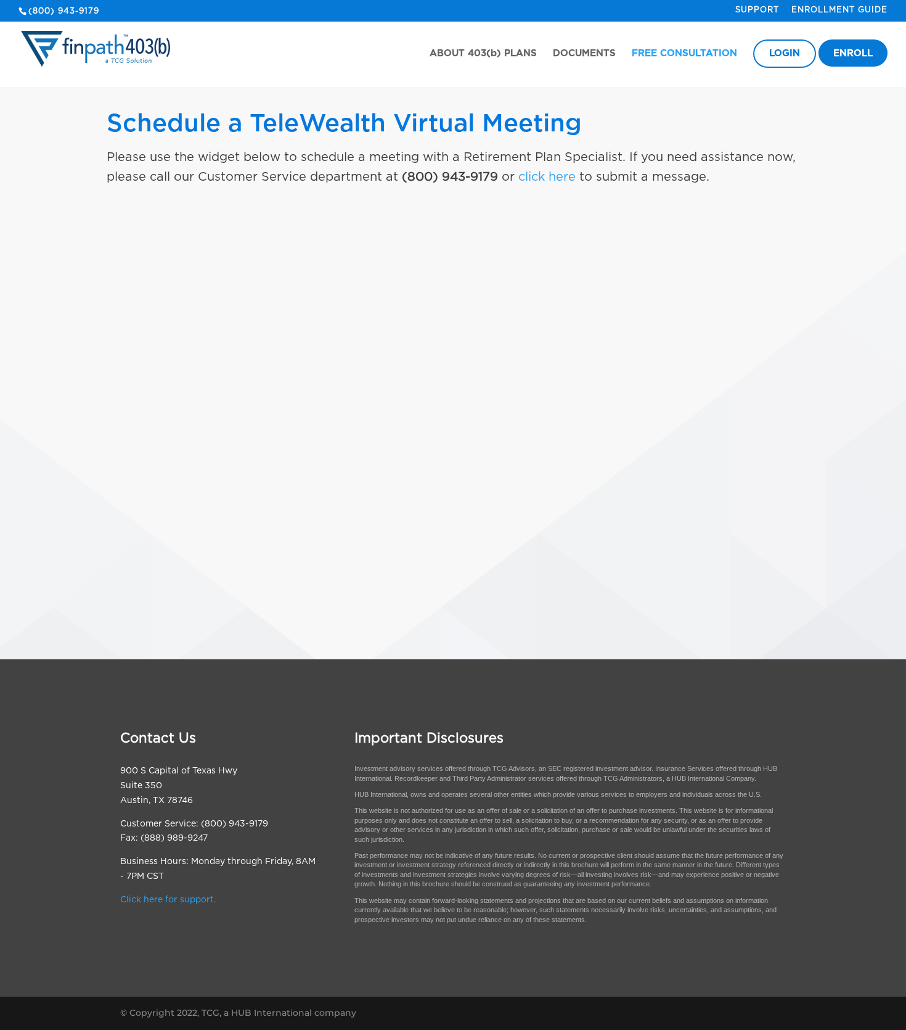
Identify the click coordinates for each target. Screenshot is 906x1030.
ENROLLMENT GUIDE (839, 10)
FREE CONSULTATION (684, 53)
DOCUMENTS (584, 53)
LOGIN (784, 53)
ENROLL (853, 53)
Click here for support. (168, 900)
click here (547, 177)
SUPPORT (757, 10)
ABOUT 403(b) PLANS (483, 53)
